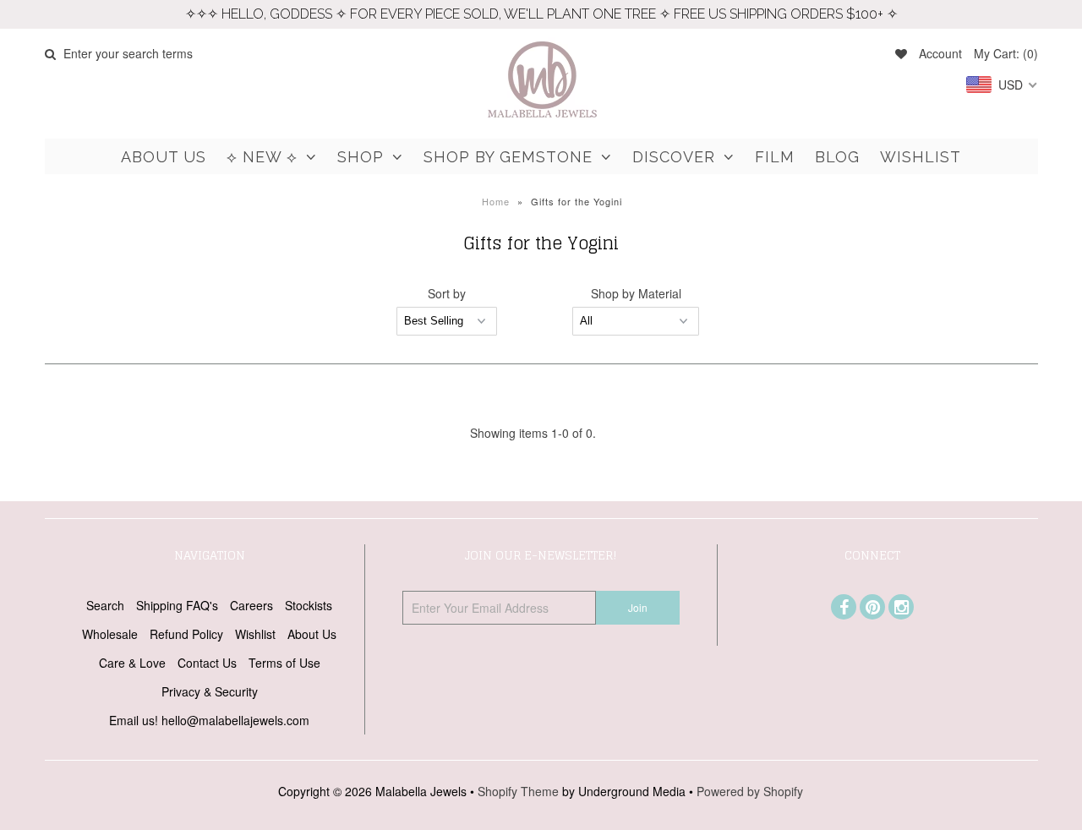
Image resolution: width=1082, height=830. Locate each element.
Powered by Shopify (750, 791)
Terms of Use (284, 662)
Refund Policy (186, 633)
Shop (360, 157)
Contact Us (207, 662)
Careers (251, 605)
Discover (673, 157)
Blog (837, 157)
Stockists (308, 605)
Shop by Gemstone (508, 157)
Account (940, 53)
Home (496, 201)
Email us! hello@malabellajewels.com (209, 720)
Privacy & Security (209, 691)
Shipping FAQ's (177, 605)
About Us (163, 157)
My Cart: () (1006, 53)
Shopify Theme (518, 791)
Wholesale (110, 633)
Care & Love (132, 662)
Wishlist (920, 157)
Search (105, 605)
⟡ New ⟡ (262, 157)
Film (775, 157)
